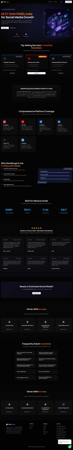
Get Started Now (36, 293)
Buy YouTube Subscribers (61, 431)
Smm (6, 2)
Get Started (68, 1)
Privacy (44, 433)
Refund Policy (45, 431)
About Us (45, 426)
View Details (12, 73)
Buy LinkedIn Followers (61, 426)
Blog (30, 428)
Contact (44, 428)
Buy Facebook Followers (61, 437)
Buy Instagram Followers (61, 433)
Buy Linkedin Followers (9, 64)
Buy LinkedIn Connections (61, 428)
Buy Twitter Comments (61, 435)
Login (61, 1)
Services (50, 1)
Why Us (55, 1)
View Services (13, 27)
